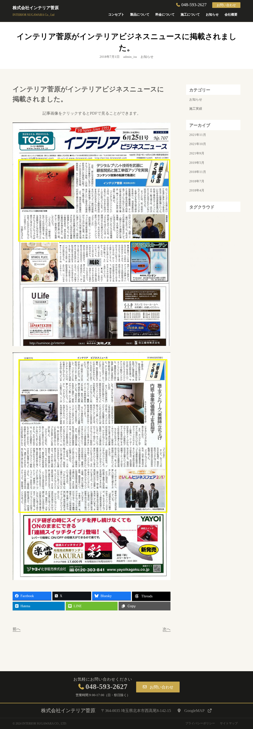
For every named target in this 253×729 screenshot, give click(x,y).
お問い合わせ (226, 5)
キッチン (223, 217)
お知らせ (147, 57)
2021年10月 (197, 144)
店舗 (218, 251)
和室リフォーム (201, 245)
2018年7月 (196, 181)
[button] (157, 687)
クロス (215, 224)
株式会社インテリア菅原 (36, 7)
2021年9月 (196, 153)
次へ (166, 629)
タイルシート (199, 238)
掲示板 (194, 258)
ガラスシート (199, 217)
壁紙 (193, 251)
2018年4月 (196, 190)
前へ (17, 629)
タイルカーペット (202, 231)
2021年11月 (197, 135)
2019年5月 (196, 163)
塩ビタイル (228, 245)
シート (232, 224)
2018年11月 (197, 172)
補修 (193, 265)
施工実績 (195, 108)
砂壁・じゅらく (218, 258)
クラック (196, 224)
